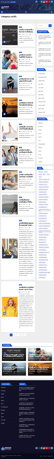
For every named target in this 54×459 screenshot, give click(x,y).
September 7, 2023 (24, 154)
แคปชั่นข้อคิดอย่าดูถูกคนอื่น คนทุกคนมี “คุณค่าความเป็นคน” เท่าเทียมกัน (27, 431)
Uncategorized (41, 144)
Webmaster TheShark (19, 358)
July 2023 (40, 84)
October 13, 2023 (24, 34)
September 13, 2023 (25, 131)
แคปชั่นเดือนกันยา (42, 249)
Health (40, 130)
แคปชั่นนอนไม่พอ (42, 202)
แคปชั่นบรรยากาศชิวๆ (43, 204)
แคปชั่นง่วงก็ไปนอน (43, 194)
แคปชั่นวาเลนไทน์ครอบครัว (44, 223)
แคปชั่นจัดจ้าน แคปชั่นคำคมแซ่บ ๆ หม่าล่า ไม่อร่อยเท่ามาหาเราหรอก (26, 289)
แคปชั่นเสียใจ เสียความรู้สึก (44, 272)
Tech (39, 140)
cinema (45, 171)
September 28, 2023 (25, 83)
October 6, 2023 (24, 59)
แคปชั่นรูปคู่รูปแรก (42, 220)
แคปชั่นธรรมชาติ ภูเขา (43, 197)
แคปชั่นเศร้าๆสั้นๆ (42, 267)
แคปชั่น (20, 52)
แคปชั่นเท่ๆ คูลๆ (42, 262)
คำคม (39, 154)
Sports (39, 137)
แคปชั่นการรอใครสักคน (44, 187)
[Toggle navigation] (26, 12)
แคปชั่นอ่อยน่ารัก (42, 242)
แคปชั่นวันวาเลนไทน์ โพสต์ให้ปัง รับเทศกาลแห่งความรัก (25, 57)
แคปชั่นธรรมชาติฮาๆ (43, 199)
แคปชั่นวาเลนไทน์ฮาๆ (43, 228)
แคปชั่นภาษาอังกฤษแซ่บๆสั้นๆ (44, 210)
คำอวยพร (40, 158)
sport (44, 174)
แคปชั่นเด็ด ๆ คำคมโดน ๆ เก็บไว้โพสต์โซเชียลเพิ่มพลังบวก (26, 129)
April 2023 (40, 94)
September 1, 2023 (24, 179)
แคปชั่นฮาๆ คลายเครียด (44, 247)
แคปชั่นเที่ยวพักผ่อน (43, 257)
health (40, 174)
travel (48, 174)
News (39, 133)
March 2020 (41, 108)
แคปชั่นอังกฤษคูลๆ (42, 237)
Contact (44, 456)
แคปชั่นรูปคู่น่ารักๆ (42, 218)
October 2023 (41, 73)
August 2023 (41, 80)
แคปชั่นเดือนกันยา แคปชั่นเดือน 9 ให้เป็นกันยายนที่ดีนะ (25, 202)
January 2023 (41, 105)
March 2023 (41, 98)
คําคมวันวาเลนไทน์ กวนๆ (44, 179)
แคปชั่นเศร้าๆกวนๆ (43, 265)
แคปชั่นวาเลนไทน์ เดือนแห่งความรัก (44, 231)
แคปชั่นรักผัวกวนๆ (42, 215)
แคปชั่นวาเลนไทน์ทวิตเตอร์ (44, 226)
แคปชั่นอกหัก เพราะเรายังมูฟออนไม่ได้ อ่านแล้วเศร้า (26, 81)
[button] (49, 12)
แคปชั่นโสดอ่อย (42, 277)
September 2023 (42, 77)
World (39, 151)
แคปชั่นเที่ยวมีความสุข (43, 259)
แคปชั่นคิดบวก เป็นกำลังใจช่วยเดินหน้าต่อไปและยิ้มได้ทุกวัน (26, 105)
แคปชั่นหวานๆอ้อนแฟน (43, 234)
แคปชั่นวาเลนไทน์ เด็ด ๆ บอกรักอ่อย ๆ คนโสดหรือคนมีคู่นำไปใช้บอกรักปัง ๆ (26, 177)
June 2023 (40, 87)
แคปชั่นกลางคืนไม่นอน (43, 182)
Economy (40, 126)
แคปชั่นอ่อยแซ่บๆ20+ (43, 244)
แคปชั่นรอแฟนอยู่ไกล (43, 213)
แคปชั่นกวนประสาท (43, 184)
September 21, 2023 (25, 107)
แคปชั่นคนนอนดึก (42, 192)
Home (41, 456)
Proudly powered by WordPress (7, 455)
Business (40, 123)
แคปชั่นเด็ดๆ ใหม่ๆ (42, 254)
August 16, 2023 (24, 227)
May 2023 (40, 91)
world (40, 176)
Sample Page (49, 456)
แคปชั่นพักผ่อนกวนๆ (43, 207)
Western (40, 147)
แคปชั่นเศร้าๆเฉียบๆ (43, 270)
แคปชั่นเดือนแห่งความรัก (44, 252)
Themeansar (3, 456)
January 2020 (41, 112)
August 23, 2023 (24, 204)
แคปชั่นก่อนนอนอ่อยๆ (43, 189)
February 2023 (41, 101)
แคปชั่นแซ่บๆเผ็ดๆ (42, 275)
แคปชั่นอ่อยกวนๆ (42, 239)
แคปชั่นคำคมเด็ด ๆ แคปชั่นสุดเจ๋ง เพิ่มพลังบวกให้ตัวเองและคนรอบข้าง (27, 414)
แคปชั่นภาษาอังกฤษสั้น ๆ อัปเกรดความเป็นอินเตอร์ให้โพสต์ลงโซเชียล (26, 32)
